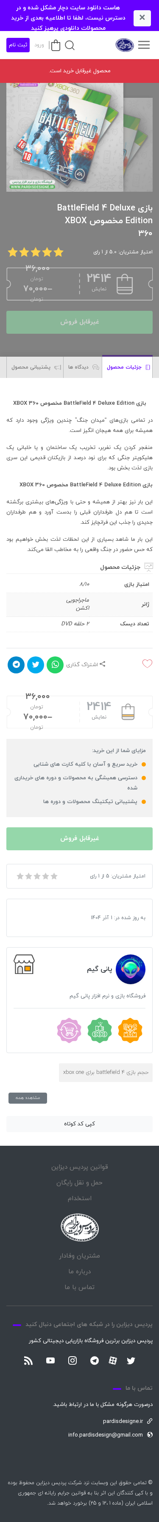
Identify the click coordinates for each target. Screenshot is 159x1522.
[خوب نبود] (28, 876)
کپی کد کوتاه (79, 1124)
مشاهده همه (28, 1098)
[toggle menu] (144, 45)
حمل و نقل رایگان (79, 1182)
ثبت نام (18, 45)
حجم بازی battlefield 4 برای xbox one (105, 1072)
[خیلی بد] (19, 876)
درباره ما (79, 1271)
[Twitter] (131, 1361)
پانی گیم (99, 969)
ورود (39, 45)
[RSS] (28, 1361)
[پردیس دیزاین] (124, 45)
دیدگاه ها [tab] (79, 367)
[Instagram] (72, 1361)
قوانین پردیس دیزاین (79, 1167)
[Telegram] (95, 1361)
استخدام (80, 1198)
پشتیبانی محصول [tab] (31, 367)
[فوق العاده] (53, 876)
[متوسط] (36, 876)
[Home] (80, 1227)
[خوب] (45, 876)
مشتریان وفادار (79, 1256)
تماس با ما (79, 1287)
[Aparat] (113, 1360)
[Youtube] (50, 1361)
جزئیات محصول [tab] (125, 367)
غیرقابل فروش (79, 322)
